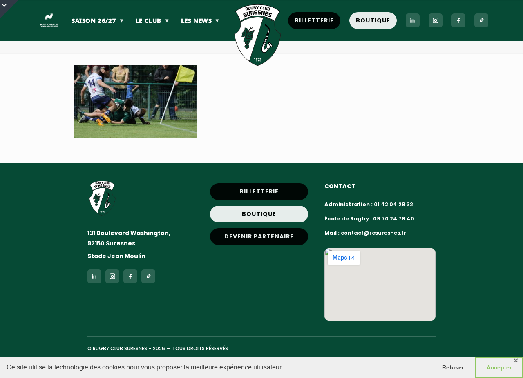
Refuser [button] (453, 367)
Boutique (373, 20)
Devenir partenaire (259, 236)
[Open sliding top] (9, 9)
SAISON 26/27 (97, 20)
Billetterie (314, 20)
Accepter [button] (499, 367)
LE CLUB (152, 20)
